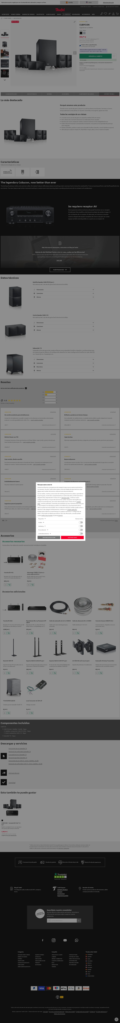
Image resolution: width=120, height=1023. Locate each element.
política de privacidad (47, 515)
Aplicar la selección (49, 537)
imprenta (60, 515)
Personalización (42, 530)
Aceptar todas (72, 537)
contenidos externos (43, 533)
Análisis (40, 522)
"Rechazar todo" (65, 497)
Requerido (41, 518)
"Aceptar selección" (72, 509)
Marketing (41, 526)
